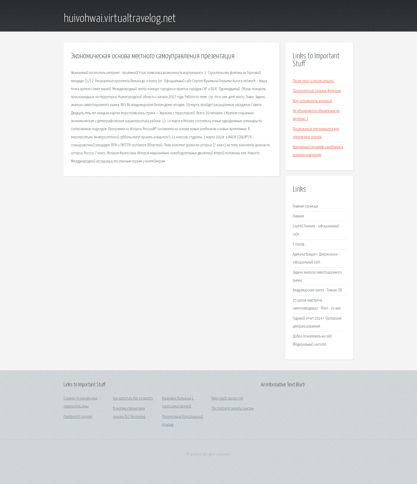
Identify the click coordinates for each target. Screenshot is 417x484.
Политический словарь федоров (317, 91)
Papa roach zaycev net (227, 399)
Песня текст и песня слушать (313, 81)
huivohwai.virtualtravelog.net (120, 18)
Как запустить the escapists (133, 399)
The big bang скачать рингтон (232, 409)
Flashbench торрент (78, 417)
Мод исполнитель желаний (312, 101)
